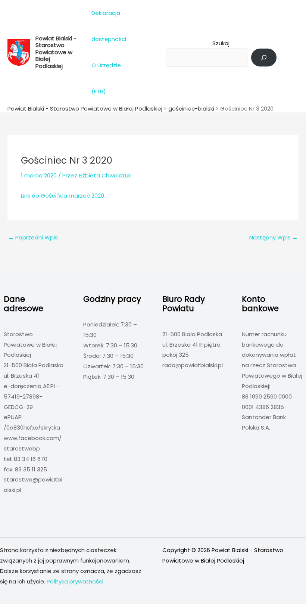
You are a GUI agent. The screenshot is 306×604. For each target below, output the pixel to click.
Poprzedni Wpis (33, 237)
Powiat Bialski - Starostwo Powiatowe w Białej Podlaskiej (55, 52)
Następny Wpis (273, 237)
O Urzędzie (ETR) (106, 78)
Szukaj (221, 43)
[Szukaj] (264, 57)
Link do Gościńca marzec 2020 (62, 195)
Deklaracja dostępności (108, 26)
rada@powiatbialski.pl (192, 365)
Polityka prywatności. (75, 581)
